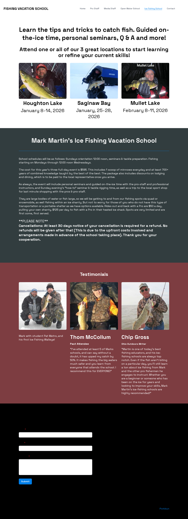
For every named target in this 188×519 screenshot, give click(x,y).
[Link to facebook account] (97, 426)
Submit (25, 481)
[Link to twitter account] (103, 426)
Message (23, 456)
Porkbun (164, 508)
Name (21, 429)
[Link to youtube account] (113, 426)
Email (21, 442)
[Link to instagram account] (108, 426)
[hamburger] (52, 8)
